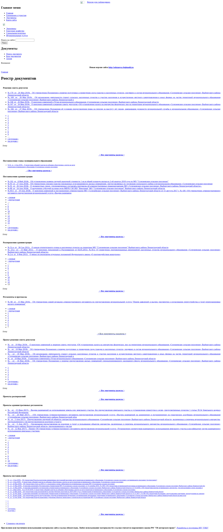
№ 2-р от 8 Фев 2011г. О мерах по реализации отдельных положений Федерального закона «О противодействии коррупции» (64, 254)
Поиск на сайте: (8, 40)
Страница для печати (15, 523)
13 (9, 218)
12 (9, 216)
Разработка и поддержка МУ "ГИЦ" (193, 528)
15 (9, 223)
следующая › (13, 139)
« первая (11, 197)
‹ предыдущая (14, 200)
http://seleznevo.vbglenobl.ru (121, 67)
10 (9, 211)
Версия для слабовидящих (98, 2)
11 (9, 280)
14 (9, 221)
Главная (4, 72)
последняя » (13, 141)
